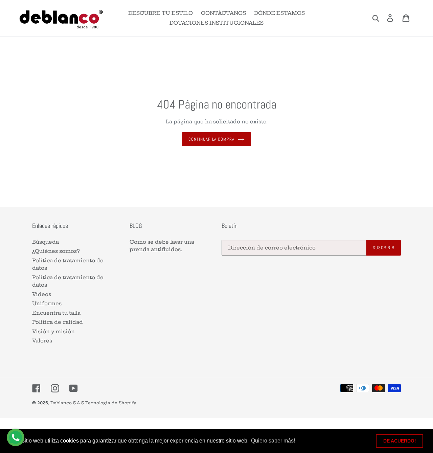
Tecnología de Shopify (110, 402)
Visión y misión (53, 331)
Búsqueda (45, 242)
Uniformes (47, 303)
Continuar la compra (211, 139)
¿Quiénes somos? (56, 251)
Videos (41, 294)
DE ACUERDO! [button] (399, 441)
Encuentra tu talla (56, 313)
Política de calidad (57, 322)
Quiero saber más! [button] (273, 441)
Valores (42, 340)
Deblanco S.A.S (67, 402)
